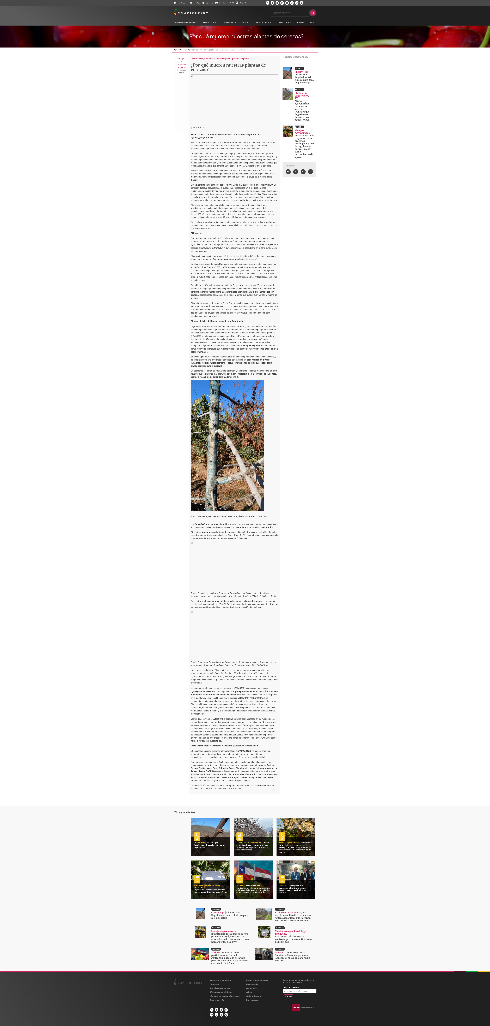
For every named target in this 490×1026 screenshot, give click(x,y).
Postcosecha (209, 22)
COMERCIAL (229, 22)
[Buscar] (312, 12)
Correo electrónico (291, 988)
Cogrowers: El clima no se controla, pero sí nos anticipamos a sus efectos (210, 890)
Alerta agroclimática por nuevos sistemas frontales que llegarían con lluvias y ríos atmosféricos (302, 110)
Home (176, 50)
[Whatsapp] (292, 3)
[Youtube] (287, 3)
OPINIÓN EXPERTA (263, 22)
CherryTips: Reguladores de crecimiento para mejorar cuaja (304, 78)
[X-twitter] (267, 3)
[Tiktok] (296, 3)
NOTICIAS (300, 22)
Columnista (209, 58)
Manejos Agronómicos (184, 22)
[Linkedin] (277, 3)
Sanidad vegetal (207, 50)
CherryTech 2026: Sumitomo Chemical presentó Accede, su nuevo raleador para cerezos (293, 889)
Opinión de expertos (240, 58)
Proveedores (285, 22)
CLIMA (245, 22)
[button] (288, 171)
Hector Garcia (197, 58)
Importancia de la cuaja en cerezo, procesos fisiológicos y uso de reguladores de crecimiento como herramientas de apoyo (304, 146)
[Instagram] (282, 3)
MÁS (312, 22)
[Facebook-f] (272, 3)
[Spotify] (301, 3)
